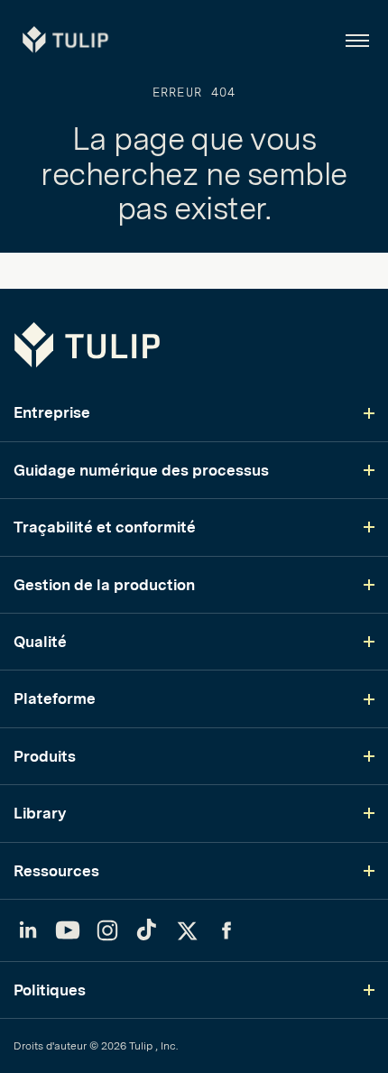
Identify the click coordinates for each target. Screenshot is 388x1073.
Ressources (56, 871)
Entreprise (52, 412)
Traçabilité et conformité (105, 527)
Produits (45, 756)
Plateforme (55, 698)
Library (40, 813)
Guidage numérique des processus (141, 470)
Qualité (40, 642)
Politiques (50, 990)
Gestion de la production (104, 585)
